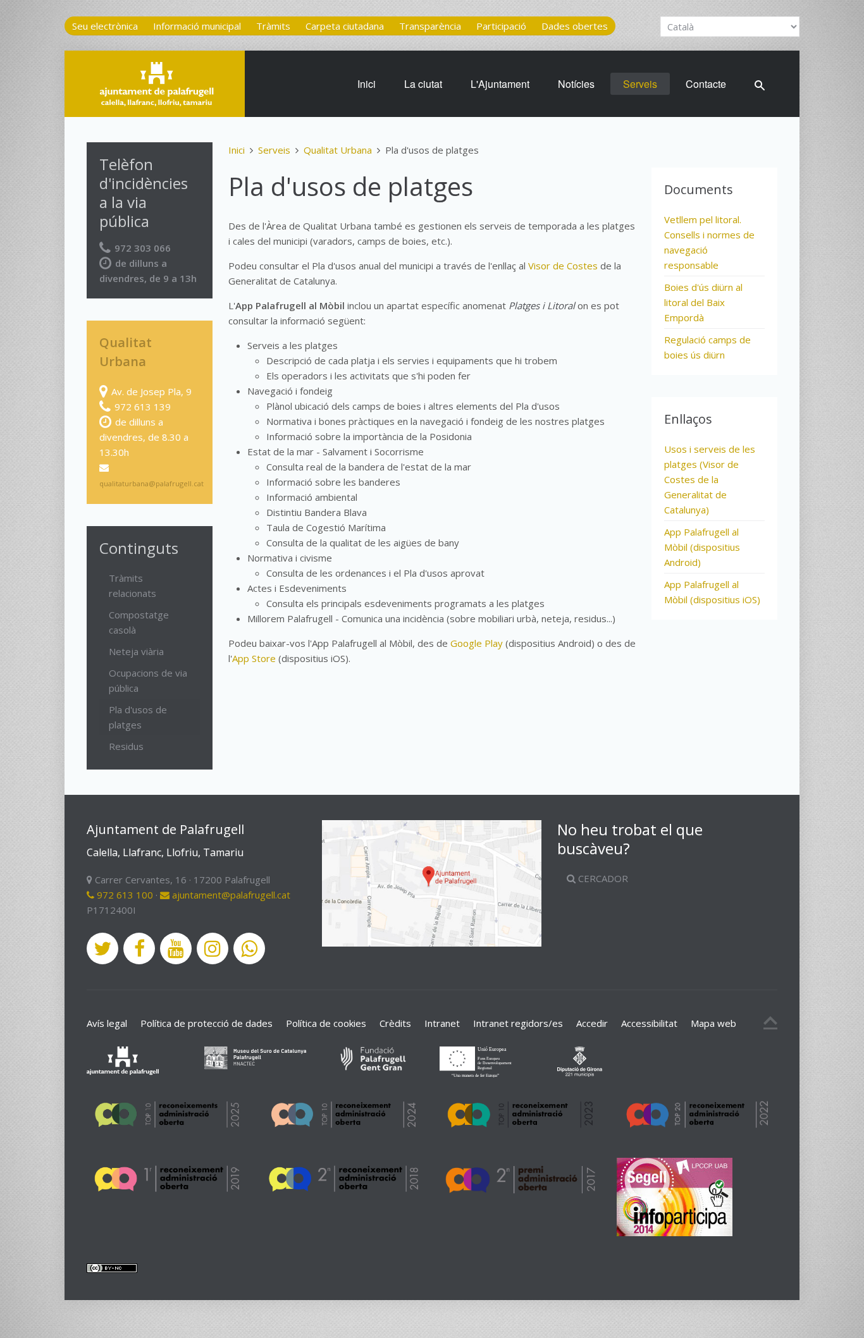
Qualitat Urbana (338, 150)
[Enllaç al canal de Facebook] (139, 948)
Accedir (592, 1023)
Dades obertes (574, 26)
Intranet (442, 1023)
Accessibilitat (649, 1023)
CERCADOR (602, 878)
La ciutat (423, 84)
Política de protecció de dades (206, 1023)
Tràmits (273, 26)
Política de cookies (326, 1023)
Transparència (430, 26)
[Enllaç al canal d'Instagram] (212, 948)
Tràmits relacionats (132, 585)
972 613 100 (123, 894)
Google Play (476, 643)
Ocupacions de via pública (148, 680)
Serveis (640, 84)
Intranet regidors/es (518, 1023)
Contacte (706, 84)
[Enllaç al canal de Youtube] (176, 948)
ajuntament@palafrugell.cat (230, 894)
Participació (501, 26)
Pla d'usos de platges (138, 717)
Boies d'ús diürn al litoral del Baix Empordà (703, 302)
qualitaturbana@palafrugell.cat (151, 483)
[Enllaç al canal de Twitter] (102, 948)
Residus (126, 746)
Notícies (576, 84)
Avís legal (107, 1023)
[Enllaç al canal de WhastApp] (249, 948)
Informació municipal (197, 26)
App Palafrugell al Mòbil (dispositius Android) (702, 546)
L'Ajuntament (500, 84)
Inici (366, 84)
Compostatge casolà (139, 622)
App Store (254, 658)
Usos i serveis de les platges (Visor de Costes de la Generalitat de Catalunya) (709, 479)
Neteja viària (136, 651)
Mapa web (713, 1023)
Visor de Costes (563, 265)
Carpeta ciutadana (344, 26)
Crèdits (395, 1023)
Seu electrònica (105, 26)
